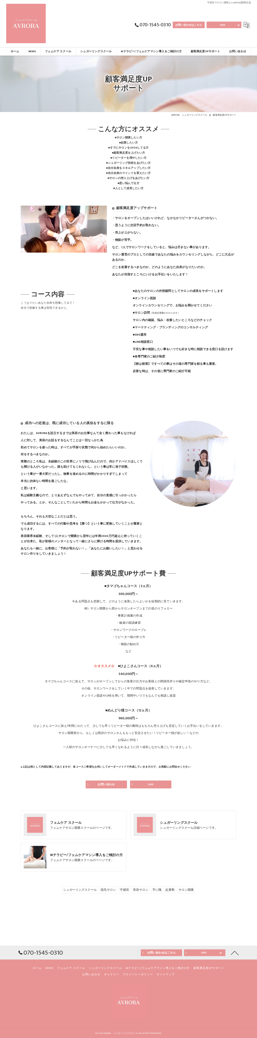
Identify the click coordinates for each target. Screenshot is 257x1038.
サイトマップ (166, 974)
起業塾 (170, 889)
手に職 (157, 889)
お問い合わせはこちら (188, 25)
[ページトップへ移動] (235, 952)
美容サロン (140, 889)
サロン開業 (186, 889)
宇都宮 (124, 889)
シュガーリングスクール (80, 889)
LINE (222, 25)
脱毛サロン (108, 889)
